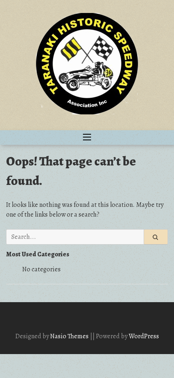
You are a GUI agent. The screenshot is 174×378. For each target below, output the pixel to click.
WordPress (144, 336)
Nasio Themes (70, 336)
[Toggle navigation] (87, 137)
